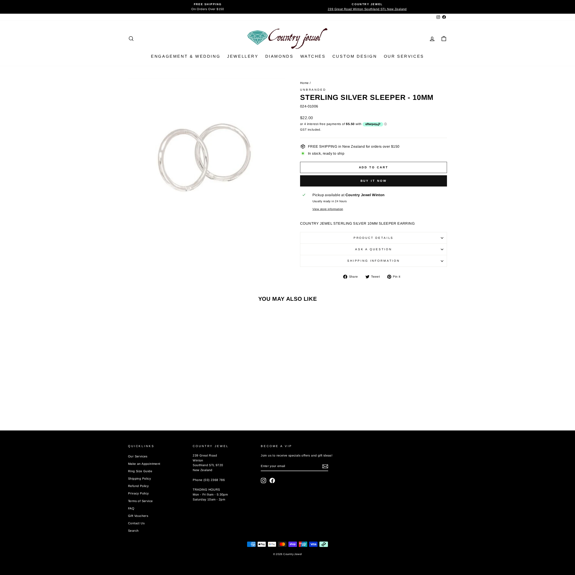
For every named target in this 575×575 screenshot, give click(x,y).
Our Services (404, 56)
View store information (327, 209)
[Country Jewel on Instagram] (263, 480)
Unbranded (313, 89)
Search (133, 530)
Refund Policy (138, 486)
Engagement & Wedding (185, 56)
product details (374, 237)
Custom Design (354, 56)
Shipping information (373, 260)
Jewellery (242, 56)
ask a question (373, 249)
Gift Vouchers (138, 516)
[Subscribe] (325, 466)
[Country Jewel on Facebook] (272, 480)
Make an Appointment (144, 463)
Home (304, 83)
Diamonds (279, 56)
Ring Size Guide (140, 471)
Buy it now (373, 180)
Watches (313, 56)
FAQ (131, 508)
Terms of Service (140, 501)
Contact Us (136, 523)
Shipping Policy (139, 478)
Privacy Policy (138, 493)
